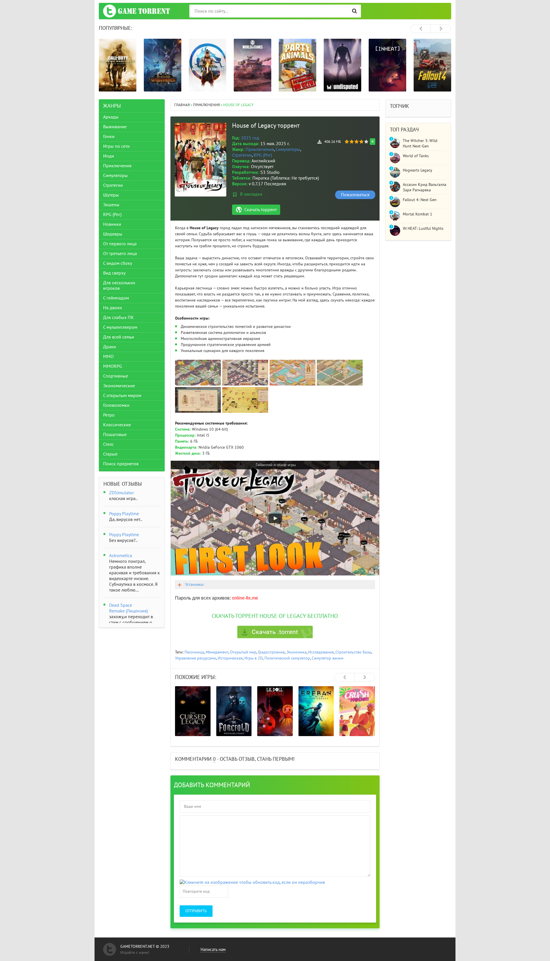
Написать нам (213, 949)
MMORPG (112, 366)
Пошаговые (115, 434)
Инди (108, 156)
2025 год (250, 138)
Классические (117, 424)
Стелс (108, 444)
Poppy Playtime (124, 513)
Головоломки (116, 405)
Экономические (119, 385)
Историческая (230, 658)
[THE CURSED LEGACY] (193, 711)
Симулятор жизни (327, 658)
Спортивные (115, 376)
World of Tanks (416, 155)
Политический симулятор (287, 658)
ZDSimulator (121, 492)
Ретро (109, 415)
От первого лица (120, 243)
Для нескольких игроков (119, 285)
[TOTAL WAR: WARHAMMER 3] (162, 65)
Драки (109, 346)
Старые (110, 454)
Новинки (112, 224)
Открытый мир (243, 652)
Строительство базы (353, 652)
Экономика (296, 652)
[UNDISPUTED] (342, 65)
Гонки (109, 136)
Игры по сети (116, 146)
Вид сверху (114, 273)
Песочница (194, 652)
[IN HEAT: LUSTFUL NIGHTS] (387, 65)
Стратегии (242, 155)
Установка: (194, 584)
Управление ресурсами (195, 658)
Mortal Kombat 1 (417, 214)
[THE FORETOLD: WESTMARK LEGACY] (234, 711)
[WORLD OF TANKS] (252, 65)
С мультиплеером (120, 327)
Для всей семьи (118, 337)
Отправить (196, 911)
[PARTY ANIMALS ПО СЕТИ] (297, 65)
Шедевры (112, 234)
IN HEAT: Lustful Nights (423, 228)
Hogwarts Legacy (417, 170)
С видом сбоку (117, 263)
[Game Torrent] (136, 11)
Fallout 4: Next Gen (420, 199)
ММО (108, 356)
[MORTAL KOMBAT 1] (207, 65)
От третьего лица (120, 253)
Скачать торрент (260, 209)
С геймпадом (116, 298)
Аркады (111, 117)
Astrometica (120, 555)
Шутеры (111, 195)
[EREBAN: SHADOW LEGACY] (316, 711)
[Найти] (354, 11)
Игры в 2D (253, 658)
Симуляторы (288, 149)
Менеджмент (217, 652)
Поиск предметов (121, 463)
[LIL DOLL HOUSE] (275, 711)
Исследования (321, 652)
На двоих (112, 307)
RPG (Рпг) (263, 155)
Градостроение (271, 652)
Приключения (259, 149)
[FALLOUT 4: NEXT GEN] (432, 65)
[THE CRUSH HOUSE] (357, 711)
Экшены (111, 204)
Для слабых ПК (118, 317)
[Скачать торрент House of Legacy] (275, 632)
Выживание (115, 126)
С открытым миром (122, 395)
